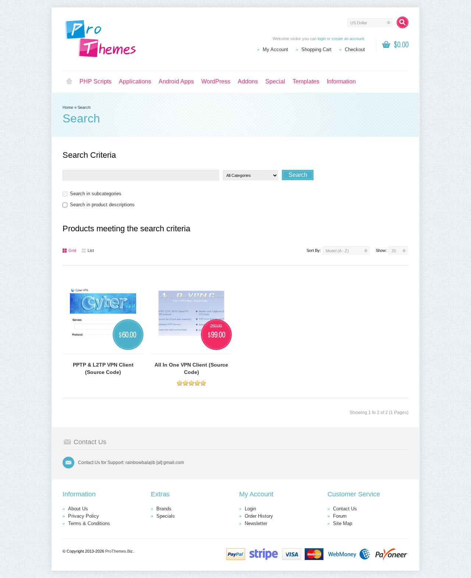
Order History (259, 516)
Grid (72, 250)
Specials (165, 516)
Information (341, 81)
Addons (248, 81)
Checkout (355, 49)
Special (275, 81)
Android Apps (176, 81)
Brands (163, 508)
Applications (135, 81)
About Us (78, 508)
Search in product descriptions (102, 204)
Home (69, 82)
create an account (348, 38)
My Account (275, 49)
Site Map (342, 523)
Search (84, 107)
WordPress (215, 81)
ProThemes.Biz (119, 551)
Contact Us (345, 508)
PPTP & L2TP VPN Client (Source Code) (103, 368)
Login (250, 508)
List (91, 250)
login (322, 38)
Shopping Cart (316, 49)
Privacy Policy (83, 516)
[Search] (402, 22)
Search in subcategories (95, 193)
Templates (306, 81)
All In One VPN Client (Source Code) (191, 368)
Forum (340, 516)
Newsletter (256, 523)
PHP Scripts (95, 81)
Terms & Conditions (89, 523)
